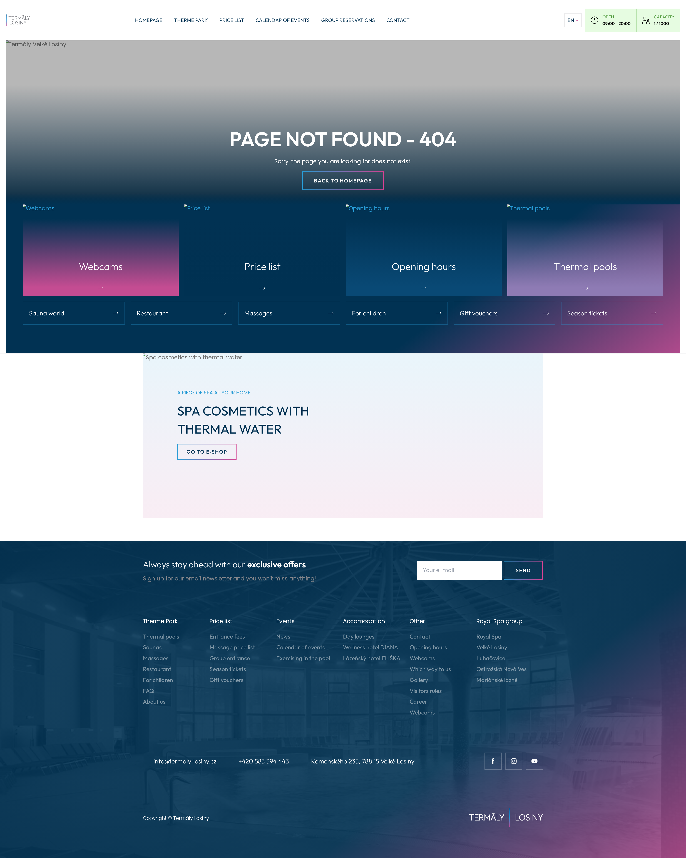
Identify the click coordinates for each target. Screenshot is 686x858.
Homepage (149, 20)
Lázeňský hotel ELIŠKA (371, 658)
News (283, 636)
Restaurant (157, 668)
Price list (231, 20)
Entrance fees (227, 636)
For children (158, 679)
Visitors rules (426, 690)
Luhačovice (490, 658)
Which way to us (430, 668)
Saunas (152, 647)
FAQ (148, 690)
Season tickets (228, 668)
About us (154, 701)
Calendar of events (283, 20)
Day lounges (358, 636)
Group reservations (348, 20)
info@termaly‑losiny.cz (185, 761)
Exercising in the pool (303, 658)
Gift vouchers (226, 679)
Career (418, 701)
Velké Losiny (491, 647)
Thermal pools (161, 636)
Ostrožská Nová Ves (501, 668)
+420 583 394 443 (263, 761)
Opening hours (428, 647)
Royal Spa (488, 636)
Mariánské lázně (497, 679)
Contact (398, 20)
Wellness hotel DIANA (370, 647)
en (571, 20)
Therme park (191, 20)
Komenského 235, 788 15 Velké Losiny (362, 761)
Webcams (422, 658)
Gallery (419, 679)
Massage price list (232, 647)
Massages (155, 658)
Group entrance (230, 658)
